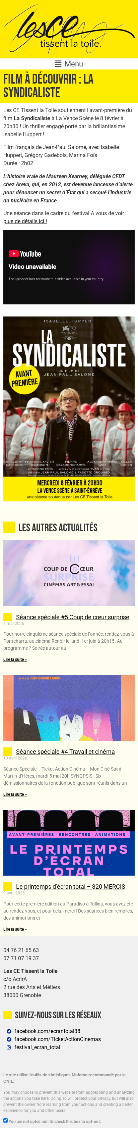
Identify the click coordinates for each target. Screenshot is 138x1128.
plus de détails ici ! (25, 221)
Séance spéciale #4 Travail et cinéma (65, 751)
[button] (69, 63)
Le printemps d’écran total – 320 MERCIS (70, 886)
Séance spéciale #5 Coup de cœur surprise (72, 617)
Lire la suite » (15, 659)
